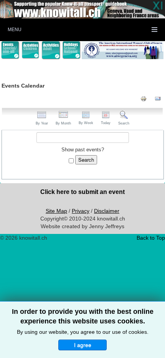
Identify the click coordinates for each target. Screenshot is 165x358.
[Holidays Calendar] (71, 50)
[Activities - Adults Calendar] (51, 50)
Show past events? (82, 149)
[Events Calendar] (10, 50)
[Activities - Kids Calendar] (30, 50)
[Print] (143, 98)
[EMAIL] (158, 98)
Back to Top (151, 238)
